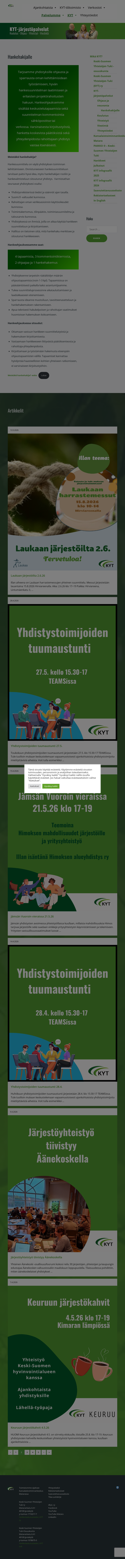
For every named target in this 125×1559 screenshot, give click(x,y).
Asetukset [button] (34, 786)
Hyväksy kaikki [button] (51, 786)
